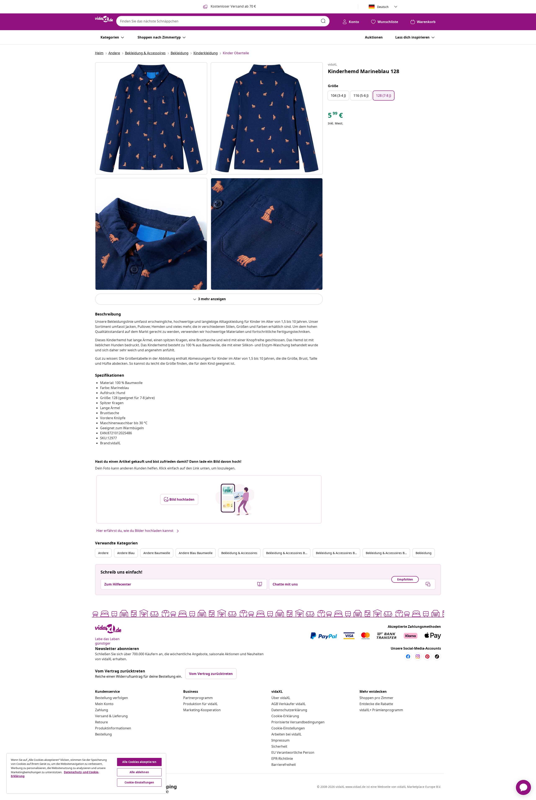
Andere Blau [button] (126, 553)
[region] (86, 773)
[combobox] (223, 21)
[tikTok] (437, 656)
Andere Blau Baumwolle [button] (196, 553)
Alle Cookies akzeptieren (139, 762)
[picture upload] (235, 499)
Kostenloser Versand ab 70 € (233, 6)
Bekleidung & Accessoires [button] (239, 553)
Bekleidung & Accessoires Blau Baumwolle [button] (388, 553)
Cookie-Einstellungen (288, 728)
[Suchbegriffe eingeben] (323, 21)
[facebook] (408, 656)
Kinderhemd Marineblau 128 (363, 71)
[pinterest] (427, 656)
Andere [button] (103, 553)
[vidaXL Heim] (104, 19)
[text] (335, 116)
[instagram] (418, 656)
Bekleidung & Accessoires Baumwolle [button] (338, 553)
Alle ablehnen (139, 772)
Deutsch (383, 7)
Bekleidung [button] (424, 553)
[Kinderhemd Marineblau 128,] (151, 118)
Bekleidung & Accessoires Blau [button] (287, 553)
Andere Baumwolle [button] (156, 553)
